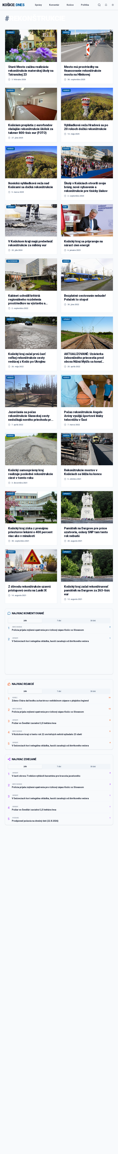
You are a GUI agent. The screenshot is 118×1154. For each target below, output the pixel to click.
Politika (85, 5)
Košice (70, 5)
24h (25, 621)
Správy (38, 5)
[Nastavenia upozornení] (106, 5)
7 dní (59, 621)
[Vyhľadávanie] (99, 5)
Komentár (54, 5)
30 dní (93, 621)
